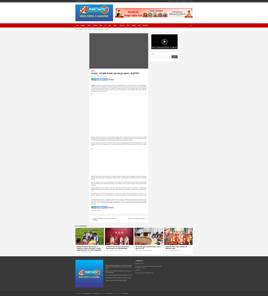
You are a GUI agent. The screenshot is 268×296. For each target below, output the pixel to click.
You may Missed (81, 226)
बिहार (101, 25)
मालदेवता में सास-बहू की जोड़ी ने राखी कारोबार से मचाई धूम (116, 280)
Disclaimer (177, 1)
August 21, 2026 (168, 250)
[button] (164, 41)
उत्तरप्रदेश (95, 25)
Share (111, 79)
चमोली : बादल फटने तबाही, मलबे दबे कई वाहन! (136, 218)
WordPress (125, 293)
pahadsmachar (97, 210)
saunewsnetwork (103, 76)
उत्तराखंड (81, 243)
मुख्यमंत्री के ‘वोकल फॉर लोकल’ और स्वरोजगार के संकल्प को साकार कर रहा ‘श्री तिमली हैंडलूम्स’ (117, 247)
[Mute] (173, 47)
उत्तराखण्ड (83, 25)
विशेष (128, 25)
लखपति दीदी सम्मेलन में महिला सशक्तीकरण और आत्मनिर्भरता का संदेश (118, 277)
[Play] (153, 47)
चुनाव (139, 25)
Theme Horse (109, 293)
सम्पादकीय (133, 25)
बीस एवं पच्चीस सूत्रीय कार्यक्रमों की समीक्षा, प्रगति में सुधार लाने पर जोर (118, 275)
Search (153, 54)
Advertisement (184, 1)
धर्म (105, 25)
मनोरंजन (115, 25)
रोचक (110, 25)
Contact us (190, 1)
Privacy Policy (170, 1)
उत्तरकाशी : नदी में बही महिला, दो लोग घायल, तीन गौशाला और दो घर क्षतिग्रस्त (104, 219)
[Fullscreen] (176, 47)
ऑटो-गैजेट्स (145, 25)
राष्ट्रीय (88, 25)
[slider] (163, 47)
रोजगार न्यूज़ (122, 25)
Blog (78, 243)
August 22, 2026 (80, 252)
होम (77, 25)
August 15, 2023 (94, 76)
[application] (164, 41)
